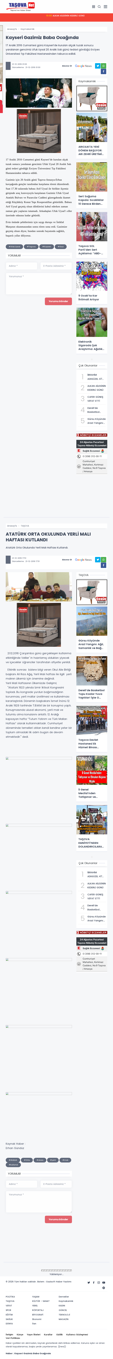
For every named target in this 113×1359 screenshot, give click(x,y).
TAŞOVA (25, 525)
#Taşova (31, 246)
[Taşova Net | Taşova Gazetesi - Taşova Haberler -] (20, 6)
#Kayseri (46, 246)
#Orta (27, 1160)
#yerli (53, 1160)
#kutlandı (13, 1164)
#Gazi (61, 246)
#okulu (39, 1160)
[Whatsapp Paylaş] (103, 66)
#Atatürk (13, 1160)
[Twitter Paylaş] (97, 66)
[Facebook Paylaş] (103, 71)
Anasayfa (12, 29)
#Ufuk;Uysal (14, 246)
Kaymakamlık (27, 29)
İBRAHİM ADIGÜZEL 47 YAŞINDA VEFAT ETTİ (65, 15)
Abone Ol (67, 65)
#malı (65, 1160)
